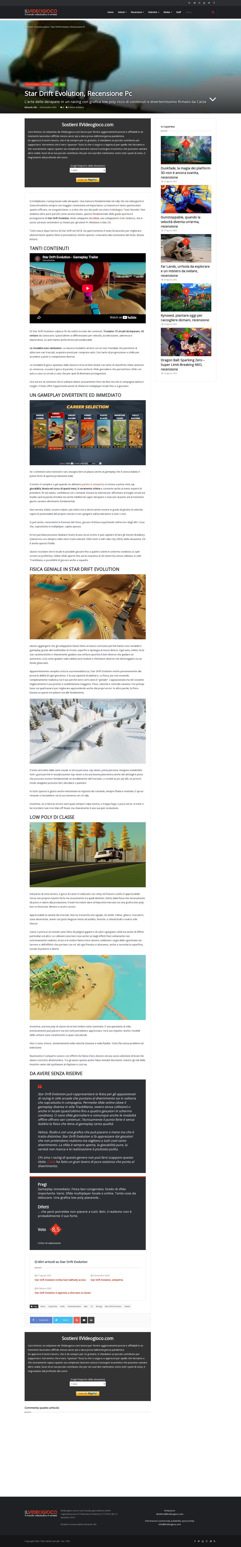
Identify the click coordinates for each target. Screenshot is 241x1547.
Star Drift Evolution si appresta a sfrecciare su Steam (63, 1292)
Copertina (52, 1306)
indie (122, 218)
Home (110, 12)
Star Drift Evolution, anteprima (107, 1279)
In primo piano (42, 26)
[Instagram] (199, 3)
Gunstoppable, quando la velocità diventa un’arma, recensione (180, 222)
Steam (127, 1306)
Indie (62, 1306)
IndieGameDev (74, 1306)
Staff (178, 12)
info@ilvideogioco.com (170, 1524)
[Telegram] (194, 3)
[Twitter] (209, 3)
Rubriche (152, 12)
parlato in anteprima (93, 484)
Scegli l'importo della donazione (87, 165)
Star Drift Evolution (113, 1306)
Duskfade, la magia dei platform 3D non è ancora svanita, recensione (185, 172)
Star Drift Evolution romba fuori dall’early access (60, 1279)
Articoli (121, 12)
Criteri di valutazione (49, 1243)
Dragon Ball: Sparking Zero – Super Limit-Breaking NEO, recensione (183, 364)
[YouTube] (204, 3)
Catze (51, 1162)
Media (167, 12)
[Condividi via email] (84, 1320)
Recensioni (136, 12)
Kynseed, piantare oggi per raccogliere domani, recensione (185, 317)
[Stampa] (91, 1320)
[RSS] (189, 3)
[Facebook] (213, 3)
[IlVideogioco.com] (41, 12)
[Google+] (76, 1320)
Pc (92, 1306)
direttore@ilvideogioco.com (169, 1514)
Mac (86, 1306)
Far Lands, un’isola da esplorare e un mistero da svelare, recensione (185, 271)
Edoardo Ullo (31, 107)
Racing (99, 1306)
